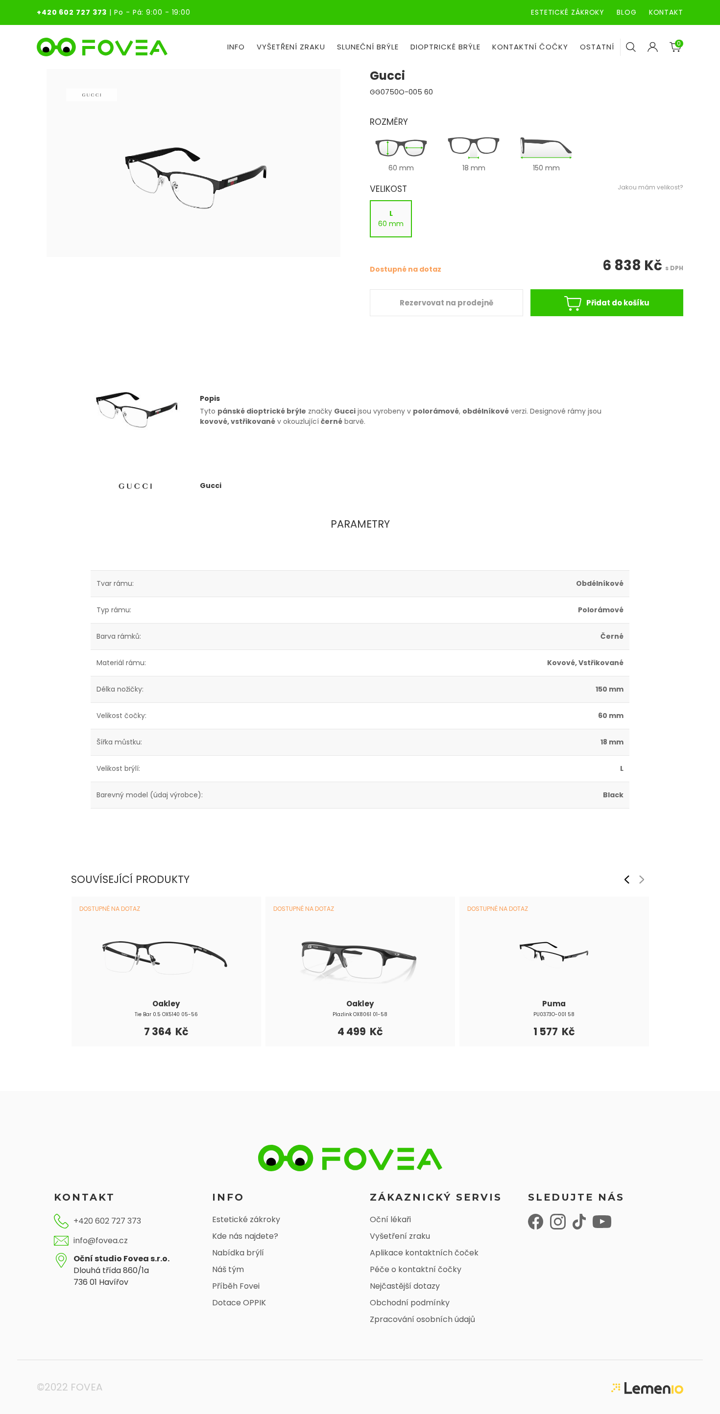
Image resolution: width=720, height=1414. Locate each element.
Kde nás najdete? (245, 1236)
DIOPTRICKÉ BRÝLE (445, 47)
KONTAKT (666, 12)
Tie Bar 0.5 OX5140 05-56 (166, 1014)
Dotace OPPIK (239, 1302)
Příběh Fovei (236, 1286)
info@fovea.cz (100, 1240)
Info (236, 47)
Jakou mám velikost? (650, 187)
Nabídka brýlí (238, 1252)
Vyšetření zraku (400, 1236)
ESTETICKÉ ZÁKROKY (567, 12)
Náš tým (228, 1269)
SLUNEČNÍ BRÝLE (368, 47)
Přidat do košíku (617, 303)
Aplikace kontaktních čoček (424, 1252)
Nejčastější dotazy (405, 1286)
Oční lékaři (390, 1219)
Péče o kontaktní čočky (415, 1269)
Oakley (166, 1003)
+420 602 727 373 (72, 12)
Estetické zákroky (246, 1219)
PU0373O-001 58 (554, 1014)
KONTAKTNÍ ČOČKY (530, 47)
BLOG (627, 12)
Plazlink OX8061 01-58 (360, 1014)
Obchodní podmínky (410, 1302)
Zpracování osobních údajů (422, 1319)
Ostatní (597, 47)
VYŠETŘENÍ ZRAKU (291, 47)
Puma (554, 1003)
